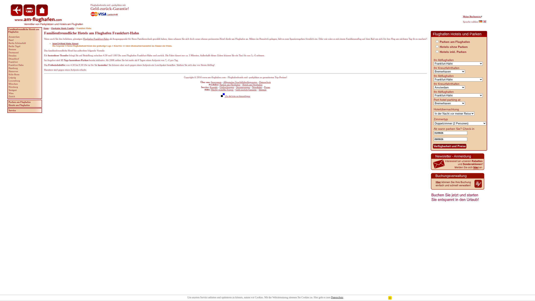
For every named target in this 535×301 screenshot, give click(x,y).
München (13, 84)
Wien (11, 93)
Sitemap (262, 89)
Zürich (12, 96)
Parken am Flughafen (230, 84)
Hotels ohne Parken (454, 46)
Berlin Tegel (14, 46)
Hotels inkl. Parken (453, 52)
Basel (11, 40)
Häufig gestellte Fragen (222, 89)
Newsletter (257, 87)
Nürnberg (13, 87)
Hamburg (13, 68)
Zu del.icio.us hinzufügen (237, 96)
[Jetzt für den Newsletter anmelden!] (458, 169)
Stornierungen (243, 87)
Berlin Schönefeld (17, 43)
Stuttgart (13, 90)
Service (12, 110)
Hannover (13, 71)
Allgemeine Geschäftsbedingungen (240, 82)
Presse (267, 87)
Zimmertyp (441, 119)
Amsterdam (14, 37)
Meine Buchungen (472, 16)
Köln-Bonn (14, 74)
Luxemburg (14, 80)
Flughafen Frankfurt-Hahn (96, 39)
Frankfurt (13, 62)
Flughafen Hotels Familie (62, 28)
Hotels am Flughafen (252, 84)
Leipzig (12, 77)
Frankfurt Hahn (16, 65)
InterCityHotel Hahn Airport (65, 43)
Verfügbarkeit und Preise (450, 146)
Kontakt (214, 87)
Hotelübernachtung (446, 109)
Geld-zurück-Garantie (246, 89)
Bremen (12, 49)
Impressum (216, 82)
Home (46, 28)
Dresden (13, 55)
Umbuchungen (227, 87)
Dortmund (14, 52)
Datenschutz (265, 82)
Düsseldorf (14, 58)
